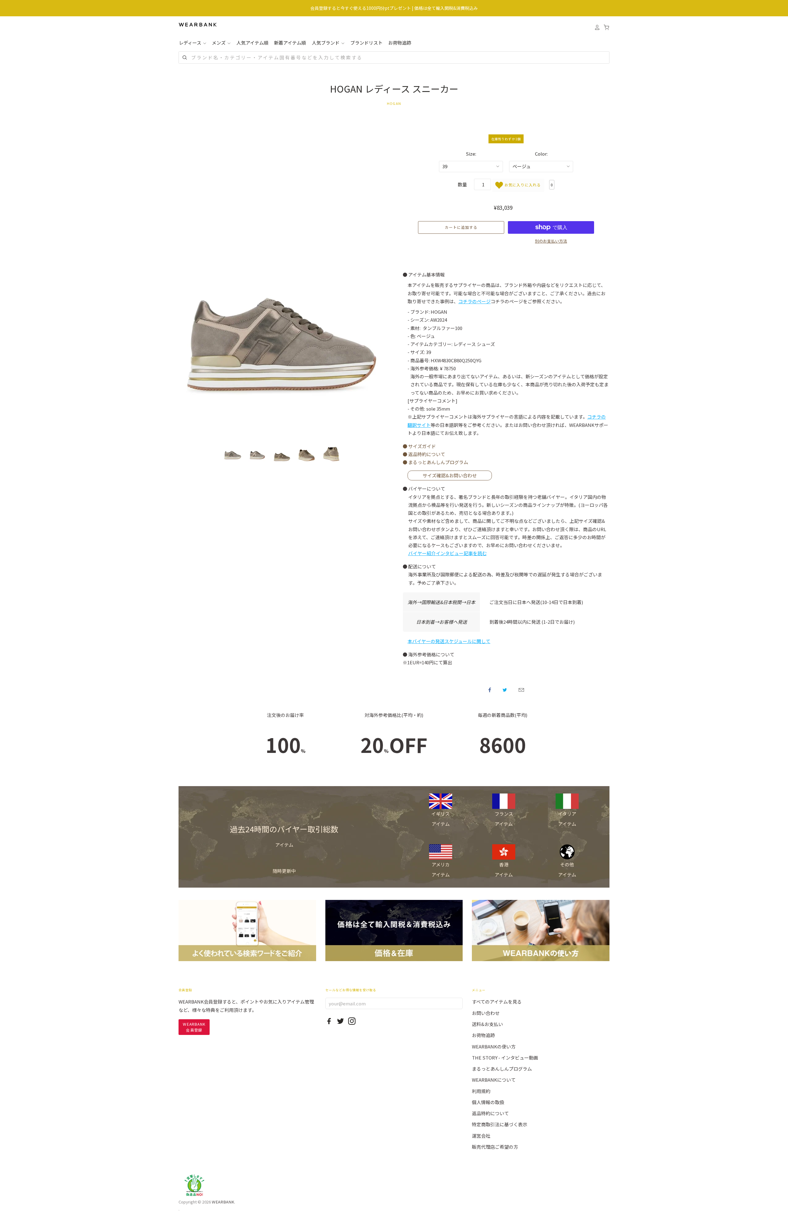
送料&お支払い (487, 1024)
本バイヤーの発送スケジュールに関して (449, 641)
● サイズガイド (419, 446)
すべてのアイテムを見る (497, 1001)
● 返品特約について (424, 454)
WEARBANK (223, 1202)
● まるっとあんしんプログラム (435, 462)
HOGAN (394, 103)
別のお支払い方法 (551, 241)
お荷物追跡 (399, 42)
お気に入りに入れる (522, 184)
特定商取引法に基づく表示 (499, 1124)
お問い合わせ (486, 1013)
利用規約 (481, 1091)
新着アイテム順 (290, 42)
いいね (489, 690)
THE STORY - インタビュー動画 (505, 1057)
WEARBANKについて (494, 1079)
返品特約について (490, 1113)
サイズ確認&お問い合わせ (450, 475)
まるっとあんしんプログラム (502, 1068)
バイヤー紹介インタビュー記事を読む (447, 553)
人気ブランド (326, 42)
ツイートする (504, 690)
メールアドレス (521, 690)
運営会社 (481, 1135)
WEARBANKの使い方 (494, 1046)
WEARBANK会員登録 (194, 1026)
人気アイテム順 (252, 42)
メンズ (219, 42)
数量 (462, 184)
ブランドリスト (366, 42)
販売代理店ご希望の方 (495, 1146)
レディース (190, 42)
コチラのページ (474, 301)
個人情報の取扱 (488, 1102)
